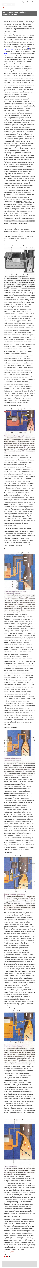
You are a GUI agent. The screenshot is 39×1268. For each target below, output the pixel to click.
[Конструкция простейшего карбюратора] (19, 288)
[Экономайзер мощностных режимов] (19, 1064)
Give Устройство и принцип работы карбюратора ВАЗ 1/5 (4, 1256)
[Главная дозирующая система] (19, 453)
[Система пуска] (19, 910)
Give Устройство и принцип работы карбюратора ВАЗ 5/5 (11, 1256)
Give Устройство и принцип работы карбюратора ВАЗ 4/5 (9, 1256)
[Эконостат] (19, 1174)
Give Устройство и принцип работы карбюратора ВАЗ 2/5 (6, 1256)
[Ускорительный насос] (19, 775)
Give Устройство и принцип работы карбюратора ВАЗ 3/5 (7, 1256)
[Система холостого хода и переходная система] (19, 612)
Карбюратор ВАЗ (9, 1251)
